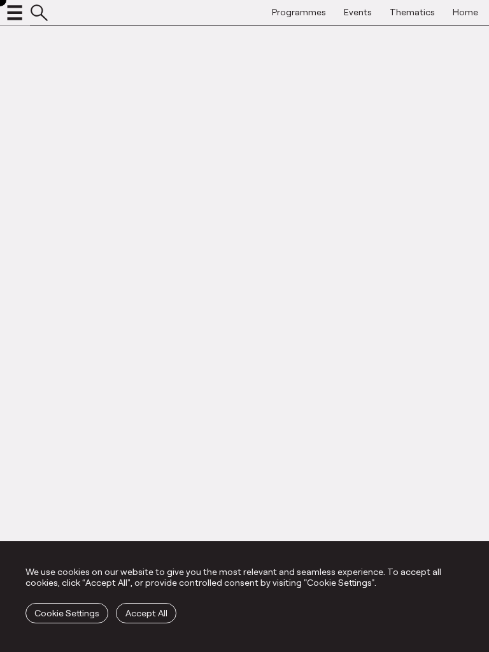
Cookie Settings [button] (66, 612)
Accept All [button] (146, 612)
